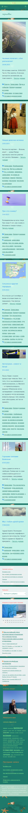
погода (13, 429)
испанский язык (15, 738)
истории (20, 738)
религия (22, 750)
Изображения (18, 166)
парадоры (11, 333)
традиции (6, 754)
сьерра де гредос (16, 339)
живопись (18, 172)
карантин (5, 739)
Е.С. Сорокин (9, 172)
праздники (16, 747)
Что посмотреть (15, 315)
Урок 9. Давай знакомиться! (9, 643)
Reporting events (6, 653)
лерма (4, 333)
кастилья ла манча (15, 330)
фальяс (22, 754)
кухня (18, 739)
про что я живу (8, 246)
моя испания (19, 426)
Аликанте (5, 728)
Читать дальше (19, 78)
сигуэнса (16, 336)
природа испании (17, 494)
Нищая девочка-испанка (13, 140)
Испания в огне (6, 572)
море (22, 550)
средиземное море (17, 553)
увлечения (20, 249)
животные (24, 730)
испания (7, 735)
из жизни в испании (15, 420)
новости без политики (17, 743)
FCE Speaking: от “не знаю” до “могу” (12, 650)
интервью (17, 732)
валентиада (5, 730)
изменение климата (9, 423)
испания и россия (15, 735)
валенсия (7, 240)
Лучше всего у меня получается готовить (13, 582)
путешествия (17, 93)
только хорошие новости (17, 752)
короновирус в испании (12, 739)
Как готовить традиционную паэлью (12, 574)
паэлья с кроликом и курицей (8, 747)
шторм (4, 556)
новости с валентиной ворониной (10, 745)
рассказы (12, 180)
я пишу (14, 756)
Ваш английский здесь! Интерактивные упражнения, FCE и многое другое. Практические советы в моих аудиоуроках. (12, 636)
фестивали (5, 756)
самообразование (8, 249)
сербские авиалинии (6, 752)
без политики (10, 728)
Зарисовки (14, 84)
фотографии (10, 756)
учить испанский (17, 754)
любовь (5, 243)
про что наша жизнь (15, 243)
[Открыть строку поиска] (25, 6)
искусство (21, 732)
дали (15, 730)
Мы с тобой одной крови (13, 522)
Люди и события (16, 169)
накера (21, 741)
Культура (5, 169)
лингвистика (22, 739)
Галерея (7, 310)
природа (20, 747)
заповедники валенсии (10, 491)
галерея (9, 730)
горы (13, 730)
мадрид (10, 741)
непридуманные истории (7, 743)
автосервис (8, 414)
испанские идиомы (7, 738)
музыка (17, 741)
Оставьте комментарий (13, 96)
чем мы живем (7, 252)
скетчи (4, 432)
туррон (12, 754)
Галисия (4, 579)
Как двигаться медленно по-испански (12, 577)
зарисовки (8, 93)
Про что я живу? (9, 211)
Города (6, 84)
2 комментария (9, 255)
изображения (12, 732)
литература (5, 741)
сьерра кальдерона (15, 497)
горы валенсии (17, 488)
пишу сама (6, 429)
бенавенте (8, 318)
